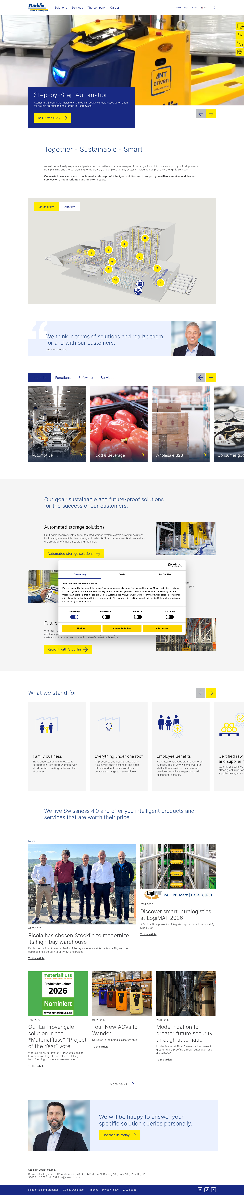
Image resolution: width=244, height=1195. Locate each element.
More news (118, 1084)
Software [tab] (86, 378)
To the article (36, 958)
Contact (194, 7)
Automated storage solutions (70, 554)
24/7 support (130, 1189)
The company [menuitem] (96, 7)
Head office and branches (43, 1189)
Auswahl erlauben (122, 628)
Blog (186, 7)
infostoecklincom (69, 1177)
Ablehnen (81, 628)
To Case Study (48, 118)
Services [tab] (107, 378)
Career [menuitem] (114, 7)
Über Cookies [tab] (164, 574)
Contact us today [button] (116, 1135)
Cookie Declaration (74, 1189)
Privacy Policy (110, 1189)
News (178, 7)
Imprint (94, 1189)
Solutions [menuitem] (61, 7)
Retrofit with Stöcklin (64, 649)
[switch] (106, 617)
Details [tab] (122, 574)
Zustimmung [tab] (79, 574)
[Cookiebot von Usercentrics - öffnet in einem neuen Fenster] (170, 565)
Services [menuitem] (77, 7)
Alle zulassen (162, 628)
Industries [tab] (39, 378)
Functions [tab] (63, 378)
